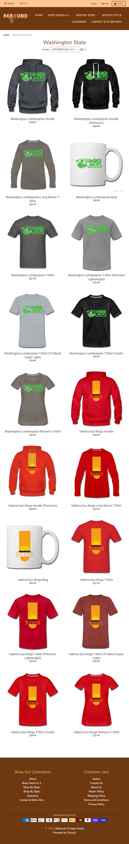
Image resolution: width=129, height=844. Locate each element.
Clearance (32, 795)
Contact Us (96, 783)
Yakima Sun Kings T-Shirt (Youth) (32, 732)
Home (6, 35)
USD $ (22, 3)
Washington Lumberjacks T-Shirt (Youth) (96, 353)
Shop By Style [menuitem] (111, 15)
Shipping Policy (96, 795)
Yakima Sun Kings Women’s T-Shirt (96, 732)
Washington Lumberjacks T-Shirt (32, 275)
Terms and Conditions (96, 800)
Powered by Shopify (64, 832)
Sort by (45, 49)
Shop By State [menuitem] (85, 15)
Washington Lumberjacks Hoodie (33, 119)
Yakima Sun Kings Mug (32, 580)
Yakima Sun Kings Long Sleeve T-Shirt (96, 505)
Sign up (105, 3)
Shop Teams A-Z (31, 783)
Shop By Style (32, 791)
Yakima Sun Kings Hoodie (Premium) (32, 505)
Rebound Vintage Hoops (69, 828)
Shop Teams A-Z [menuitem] (58, 15)
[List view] (85, 49)
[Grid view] (81, 49)
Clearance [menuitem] (79, 21)
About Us (96, 787)
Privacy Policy (96, 804)
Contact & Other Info (31, 800)
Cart (120, 3)
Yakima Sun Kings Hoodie (96, 431)
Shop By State (31, 787)
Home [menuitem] (39, 15)
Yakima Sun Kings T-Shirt (96, 580)
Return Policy (96, 791)
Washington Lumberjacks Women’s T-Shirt (33, 431)
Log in (94, 3)
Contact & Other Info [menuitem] (106, 21)
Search (96, 778)
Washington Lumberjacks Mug (96, 197)
